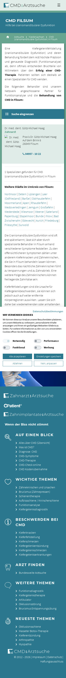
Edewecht (28, 220)
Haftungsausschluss (51, 661)
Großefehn (47, 207)
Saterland (52, 211)
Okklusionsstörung (30, 604)
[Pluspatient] (13, 406)
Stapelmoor (27, 216)
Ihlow (48, 216)
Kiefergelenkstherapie (32, 595)
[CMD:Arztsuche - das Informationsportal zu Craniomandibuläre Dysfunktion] (25, 5)
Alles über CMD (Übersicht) (34, 443)
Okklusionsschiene (30, 626)
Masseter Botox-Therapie (33, 631)
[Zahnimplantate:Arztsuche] (34, 415)
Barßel (26, 198)
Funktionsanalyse (29, 505)
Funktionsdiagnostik (31, 591)
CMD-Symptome (28, 456)
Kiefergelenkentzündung (33, 546)
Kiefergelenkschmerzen (33, 550)
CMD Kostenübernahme (33, 469)
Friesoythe (11, 225)
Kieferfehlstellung (29, 537)
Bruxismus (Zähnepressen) (34, 491)
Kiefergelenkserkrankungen (35, 554)
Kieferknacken (27, 532)
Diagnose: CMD (28, 451)
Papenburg (11, 216)
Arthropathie (26, 640)
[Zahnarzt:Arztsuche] (31, 397)
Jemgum (33, 207)
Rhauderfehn (38, 203)
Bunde (40, 216)
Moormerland (13, 203)
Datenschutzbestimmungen (48, 311)
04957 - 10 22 (33, 153)
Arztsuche (19, 36)
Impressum (38, 657)
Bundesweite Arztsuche (32, 572)
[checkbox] (6, 341)
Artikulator (25, 599)
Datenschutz (54, 657)
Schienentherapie (29, 496)
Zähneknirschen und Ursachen (37, 487)
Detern (22, 194)
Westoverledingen (15, 207)
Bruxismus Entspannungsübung (37, 608)
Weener (39, 211)
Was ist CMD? (26, 447)
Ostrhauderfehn (41, 198)
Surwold (24, 225)
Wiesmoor (27, 211)
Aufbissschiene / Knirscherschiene (39, 500)
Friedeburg (51, 220)
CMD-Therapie (27, 460)
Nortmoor (10, 194)
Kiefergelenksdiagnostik (33, 509)
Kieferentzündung (29, 635)
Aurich (39, 220)
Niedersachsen (36, 36)
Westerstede (12, 211)
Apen (26, 203)
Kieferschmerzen (29, 541)
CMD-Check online (30, 465)
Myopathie (25, 644)
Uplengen (34, 194)
